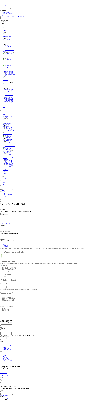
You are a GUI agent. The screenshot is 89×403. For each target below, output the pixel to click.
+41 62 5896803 (3, 373)
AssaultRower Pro (5, 80)
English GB (10, 13)
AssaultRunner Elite (6, 67)
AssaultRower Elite (9, 90)
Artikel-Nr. (2, 318)
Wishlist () (2, 15)
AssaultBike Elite (5, 42)
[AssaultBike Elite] (7, 39)
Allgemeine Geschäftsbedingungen (9, 360)
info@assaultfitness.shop (5, 375)
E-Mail (1, 390)
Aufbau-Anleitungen (7, 349)
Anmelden (2, 184)
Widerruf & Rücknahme (7, 359)
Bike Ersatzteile (6, 45)
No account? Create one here (6, 398)
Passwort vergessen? (4, 395)
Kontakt (4, 354)
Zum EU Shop (6, 5)
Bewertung (2, 328)
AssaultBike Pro (8, 47)
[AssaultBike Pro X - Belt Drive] (9, 33)
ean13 (1, 319)
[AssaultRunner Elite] (7, 65)
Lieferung (5, 357)
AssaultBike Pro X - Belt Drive (7, 36)
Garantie (4, 356)
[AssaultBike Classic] (7, 27)
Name (1, 323)
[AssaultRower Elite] (7, 83)
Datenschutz (5, 358)
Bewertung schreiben (4, 321)
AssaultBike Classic (5, 30)
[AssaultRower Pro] (7, 77)
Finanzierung (5, 347)
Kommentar (2, 330)
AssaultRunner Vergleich (10, 74)
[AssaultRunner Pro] (7, 59)
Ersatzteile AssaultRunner (8, 71)
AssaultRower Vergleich (10, 91)
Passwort (2, 392)
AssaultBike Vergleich (9, 50)
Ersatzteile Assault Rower (8, 89)
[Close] (0, 111)
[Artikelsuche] (12, 189)
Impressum (5, 361)
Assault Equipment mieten (8, 346)
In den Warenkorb (4, 214)
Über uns (4, 355)
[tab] (44, 223)
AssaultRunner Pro (5, 61)
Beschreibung (5, 244)
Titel (1, 326)
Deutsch (8, 12)
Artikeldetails (5, 245)
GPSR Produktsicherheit (5, 223)
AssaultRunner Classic (6, 55)
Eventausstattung (6, 348)
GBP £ (4, 182)
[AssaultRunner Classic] (8, 53)
